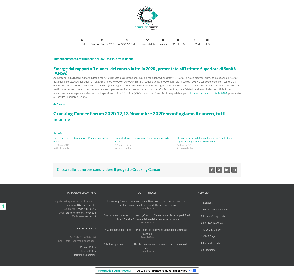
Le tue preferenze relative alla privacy (162, 270)
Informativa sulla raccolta (114, 270)
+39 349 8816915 (85, 208)
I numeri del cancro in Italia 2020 (208, 93)
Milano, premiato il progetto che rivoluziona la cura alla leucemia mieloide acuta (147, 245)
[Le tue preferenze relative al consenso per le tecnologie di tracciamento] (3, 206)
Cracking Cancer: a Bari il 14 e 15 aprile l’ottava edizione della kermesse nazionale (147, 231)
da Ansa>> (59, 104)
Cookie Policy (88, 250)
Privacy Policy (88, 247)
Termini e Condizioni (85, 254)
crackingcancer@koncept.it (81, 212)
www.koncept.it (87, 216)
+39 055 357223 (86, 204)
